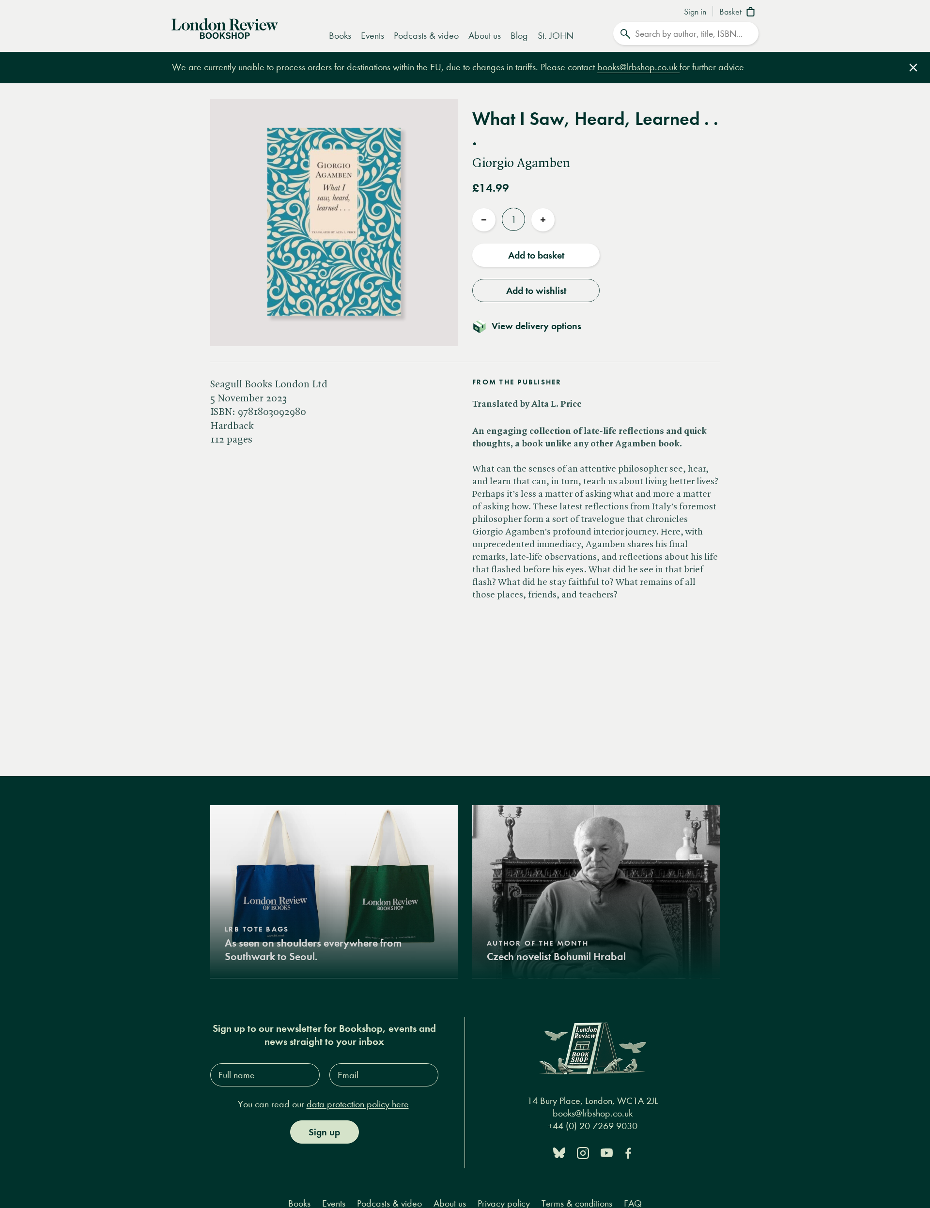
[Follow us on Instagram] (583, 1152)
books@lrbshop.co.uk (638, 67)
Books (340, 35)
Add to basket (536, 255)
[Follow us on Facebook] (628, 1152)
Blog (519, 35)
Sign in (695, 12)
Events (372, 35)
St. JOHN (556, 35)
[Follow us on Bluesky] (559, 1152)
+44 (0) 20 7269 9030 (592, 1126)
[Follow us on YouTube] (607, 1152)
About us (484, 35)
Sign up (324, 1132)
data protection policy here (358, 1104)
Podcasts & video (426, 35)
